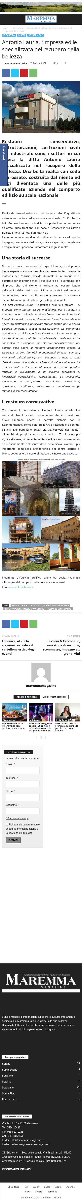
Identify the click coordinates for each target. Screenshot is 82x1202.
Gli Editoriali (14, 1186)
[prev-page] (38, 737)
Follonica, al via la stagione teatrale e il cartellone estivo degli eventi (19, 647)
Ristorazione (9, 719)
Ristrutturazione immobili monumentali (24, 609)
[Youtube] (53, 1002)
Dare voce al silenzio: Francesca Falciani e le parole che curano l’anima (66, 727)
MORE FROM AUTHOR (54, 696)
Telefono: (12, 777)
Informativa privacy (17, 818)
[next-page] (43, 737)
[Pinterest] (24, 73)
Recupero (35, 605)
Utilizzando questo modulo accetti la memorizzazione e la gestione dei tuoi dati (23, 828)
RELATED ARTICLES (27, 696)
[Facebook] (6, 73)
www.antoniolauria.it (20, 587)
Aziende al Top (36, 35)
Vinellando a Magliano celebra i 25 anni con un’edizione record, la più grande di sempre (40, 727)
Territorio (52, 1191)
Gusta (47, 1186)
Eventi (58, 1186)
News (27, 1191)
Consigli (39, 1191)
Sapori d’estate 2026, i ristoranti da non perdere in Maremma (13, 726)
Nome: (10, 791)
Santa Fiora (8, 1093)
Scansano (8, 1087)
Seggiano (7, 1075)
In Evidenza (17, 28)
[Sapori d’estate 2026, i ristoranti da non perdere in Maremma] (14, 712)
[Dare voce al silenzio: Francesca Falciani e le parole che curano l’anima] (67, 712)
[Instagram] (37, 1002)
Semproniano (9, 1069)
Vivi (26, 1186)
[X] (15, 73)
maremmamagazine (16, 62)
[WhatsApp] (33, 73)
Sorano (6, 1063)
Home (5, 28)
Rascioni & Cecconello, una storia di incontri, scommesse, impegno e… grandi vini (61, 647)
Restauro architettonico (56, 605)
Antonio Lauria (19, 605)
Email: (10, 764)
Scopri (21, 35)
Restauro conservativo (59, 609)
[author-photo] (41, 672)
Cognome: (12, 804)
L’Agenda (70, 1186)
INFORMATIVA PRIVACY (17, 1169)
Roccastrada (9, 1099)
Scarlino (6, 1081)
